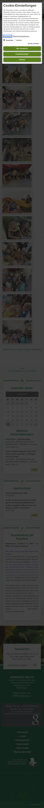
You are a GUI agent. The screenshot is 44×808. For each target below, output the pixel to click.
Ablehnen (22, 60)
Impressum (7, 36)
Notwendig (9, 40)
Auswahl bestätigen (22, 54)
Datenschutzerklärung (21, 36)
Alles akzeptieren (22, 48)
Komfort (19, 40)
